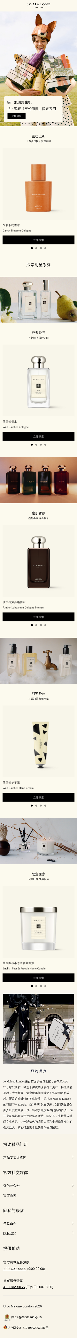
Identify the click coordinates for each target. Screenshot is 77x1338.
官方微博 (9, 1195)
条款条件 (9, 1223)
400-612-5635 (14, 1287)
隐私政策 (9, 1233)
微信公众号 (11, 1185)
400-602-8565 (14, 1269)
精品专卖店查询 (14, 1157)
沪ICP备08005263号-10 (26, 1317)
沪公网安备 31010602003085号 (27, 1327)
